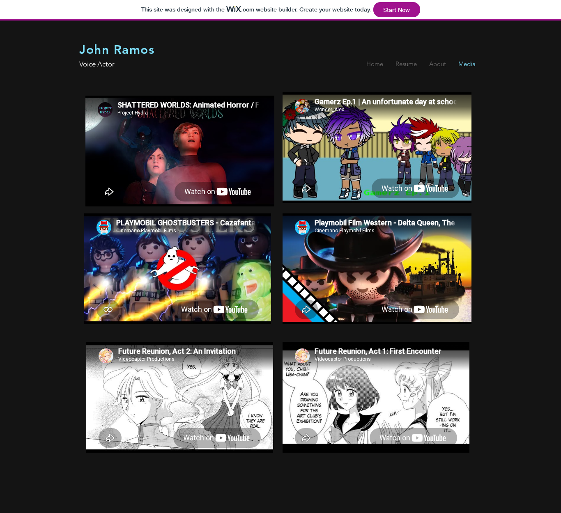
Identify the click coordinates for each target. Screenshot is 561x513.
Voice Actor (97, 64)
